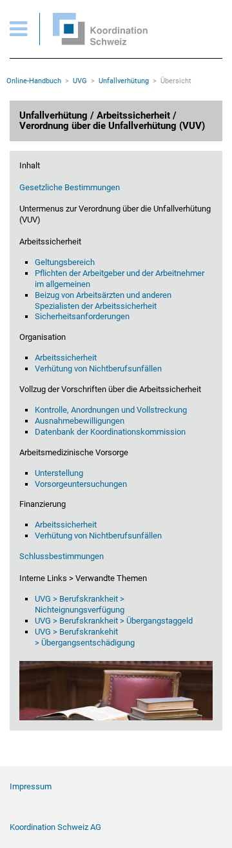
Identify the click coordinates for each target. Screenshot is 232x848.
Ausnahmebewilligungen (79, 421)
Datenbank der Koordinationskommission (110, 432)
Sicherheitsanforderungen (83, 316)
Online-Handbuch (33, 81)
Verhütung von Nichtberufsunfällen (98, 368)
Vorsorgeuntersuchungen (82, 484)
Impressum (31, 786)
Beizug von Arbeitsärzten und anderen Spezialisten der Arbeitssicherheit (103, 300)
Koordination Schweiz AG (55, 827)
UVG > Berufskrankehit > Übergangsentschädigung (85, 637)
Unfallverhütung (124, 81)
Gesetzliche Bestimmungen (69, 187)
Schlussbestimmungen (61, 556)
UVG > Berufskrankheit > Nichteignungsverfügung (79, 604)
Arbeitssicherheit (66, 357)
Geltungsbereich (65, 262)
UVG (80, 81)
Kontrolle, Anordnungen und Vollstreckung (111, 410)
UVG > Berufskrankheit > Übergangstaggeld (114, 621)
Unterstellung (59, 473)
